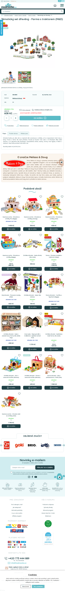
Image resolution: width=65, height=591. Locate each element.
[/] (7, 484)
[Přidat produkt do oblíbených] (19, 197)
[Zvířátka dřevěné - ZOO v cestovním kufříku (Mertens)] (11, 363)
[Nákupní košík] (55, 5)
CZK (60, 1)
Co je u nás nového (17, 513)
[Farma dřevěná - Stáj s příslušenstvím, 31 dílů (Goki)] (54, 363)
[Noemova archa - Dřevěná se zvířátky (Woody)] (32, 205)
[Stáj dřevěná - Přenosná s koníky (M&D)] (11, 283)
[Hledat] (62, 11)
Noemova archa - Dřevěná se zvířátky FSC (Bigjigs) (11, 218)
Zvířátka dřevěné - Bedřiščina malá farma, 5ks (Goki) (53, 335)
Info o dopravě (26, 110)
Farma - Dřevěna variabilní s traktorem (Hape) (54, 256)
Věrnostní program (48, 510)
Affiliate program (16, 516)
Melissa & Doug (17, 98)
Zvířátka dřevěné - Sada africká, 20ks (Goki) (32, 256)
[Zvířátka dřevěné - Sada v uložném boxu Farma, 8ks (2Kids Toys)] (11, 322)
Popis (4, 133)
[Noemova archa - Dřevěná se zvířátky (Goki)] (54, 205)
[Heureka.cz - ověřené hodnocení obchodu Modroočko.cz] (48, 538)
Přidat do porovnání (54, 125)
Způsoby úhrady (48, 507)
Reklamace (48, 516)
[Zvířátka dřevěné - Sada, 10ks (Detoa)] (32, 283)
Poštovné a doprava (48, 504)
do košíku (38, 118)
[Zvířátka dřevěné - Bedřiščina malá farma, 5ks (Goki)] (54, 322)
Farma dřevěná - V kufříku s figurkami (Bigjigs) (54, 296)
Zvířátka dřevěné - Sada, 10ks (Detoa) (32, 296)
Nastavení (25, 586)
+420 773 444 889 (18, 558)
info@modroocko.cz (18, 563)
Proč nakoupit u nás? (17, 504)
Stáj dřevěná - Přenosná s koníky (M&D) (11, 296)
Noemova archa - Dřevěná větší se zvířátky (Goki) (11, 415)
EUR (63, 1)
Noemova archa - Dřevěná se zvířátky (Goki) (53, 218)
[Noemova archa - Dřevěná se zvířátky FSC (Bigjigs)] (11, 205)
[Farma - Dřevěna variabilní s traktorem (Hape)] (54, 243)
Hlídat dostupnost (24, 125)
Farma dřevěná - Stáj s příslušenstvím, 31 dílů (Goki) (54, 376)
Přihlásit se (13, 1)
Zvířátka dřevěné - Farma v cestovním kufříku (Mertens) (32, 376)
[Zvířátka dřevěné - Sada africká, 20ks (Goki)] (32, 243)
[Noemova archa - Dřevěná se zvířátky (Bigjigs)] (11, 243)
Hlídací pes (24, 133)
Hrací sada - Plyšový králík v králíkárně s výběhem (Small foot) (32, 335)
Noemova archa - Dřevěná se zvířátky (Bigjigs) (11, 256)
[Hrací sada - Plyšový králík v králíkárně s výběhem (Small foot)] (32, 322)
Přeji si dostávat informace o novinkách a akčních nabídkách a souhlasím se (33, 473)
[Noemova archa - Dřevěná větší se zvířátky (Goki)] (11, 402)
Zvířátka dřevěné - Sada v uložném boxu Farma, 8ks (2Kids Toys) (11, 335)
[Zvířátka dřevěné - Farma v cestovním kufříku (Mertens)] (32, 363)
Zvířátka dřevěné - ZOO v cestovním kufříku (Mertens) (11, 376)
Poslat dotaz (10, 125)
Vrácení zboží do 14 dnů (48, 513)
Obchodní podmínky (16, 510)
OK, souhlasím (38, 586)
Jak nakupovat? (17, 507)
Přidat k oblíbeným (38, 125)
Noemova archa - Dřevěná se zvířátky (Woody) (32, 218)
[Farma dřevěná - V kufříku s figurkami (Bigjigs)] (54, 283)
